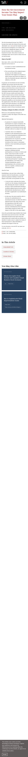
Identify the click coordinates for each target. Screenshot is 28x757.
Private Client (7, 256)
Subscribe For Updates (10, 35)
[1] (12, 46)
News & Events (5, 23)
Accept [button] (4, 754)
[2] (21, 47)
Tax (5, 283)
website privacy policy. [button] (8, 750)
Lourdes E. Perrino (8, 251)
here (10, 228)
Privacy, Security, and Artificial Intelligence (13, 307)
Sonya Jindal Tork (8, 247)
